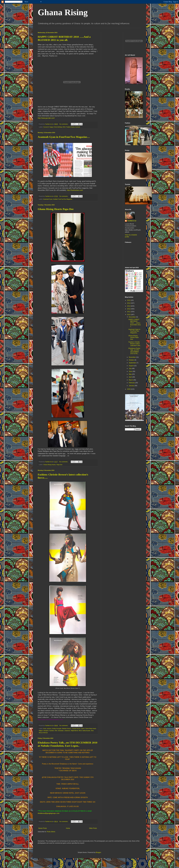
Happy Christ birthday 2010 (57, 127)
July (130, 368)
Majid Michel (74, 730)
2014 (129, 303)
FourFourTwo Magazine (65, 199)
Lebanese (67, 730)
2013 (129, 306)
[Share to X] (76, 124)
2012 (129, 309)
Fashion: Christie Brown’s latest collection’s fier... (134, 343)
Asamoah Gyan (47, 199)
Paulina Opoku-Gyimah (73, 127)
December (132, 317)
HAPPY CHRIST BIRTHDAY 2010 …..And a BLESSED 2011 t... (134, 323)
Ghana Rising (63, 12)
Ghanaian (61, 730)
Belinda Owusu (66, 728)
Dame (83, 728)
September (133, 363)
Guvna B (46, 127)
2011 (129, 311)
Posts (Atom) (51, 832)
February (132, 383)
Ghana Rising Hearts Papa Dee (56, 209)
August (131, 366)
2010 (129, 314)
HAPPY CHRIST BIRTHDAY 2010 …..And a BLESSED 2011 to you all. (64, 38)
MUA (80, 730)
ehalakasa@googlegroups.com (48, 813)
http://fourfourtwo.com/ (75, 190)
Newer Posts (42, 828)
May (130, 374)
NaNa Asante (86, 730)
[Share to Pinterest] (81, 124)
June (130, 371)
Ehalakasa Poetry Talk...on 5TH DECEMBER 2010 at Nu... (134, 350)
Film (56, 730)
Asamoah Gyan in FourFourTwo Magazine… (64, 136)
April (130, 377)
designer (45, 730)
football (55, 199)
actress (49, 728)
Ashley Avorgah (56, 728)
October (131, 360)
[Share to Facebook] (79, 124)
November (132, 357)
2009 (129, 389)
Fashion (51, 730)
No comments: (63, 124)
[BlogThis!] (74, 124)
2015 (129, 300)
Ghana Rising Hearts (49, 464)
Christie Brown (76, 728)
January (132, 385)
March (131, 380)
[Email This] (72, 124)
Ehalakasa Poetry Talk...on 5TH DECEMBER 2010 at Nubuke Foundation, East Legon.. (67, 744)
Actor (44, 728)
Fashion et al (131, 221)
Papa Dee (59, 464)
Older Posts (93, 828)
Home (68, 828)
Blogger (98, 852)
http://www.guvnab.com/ (46, 118)
